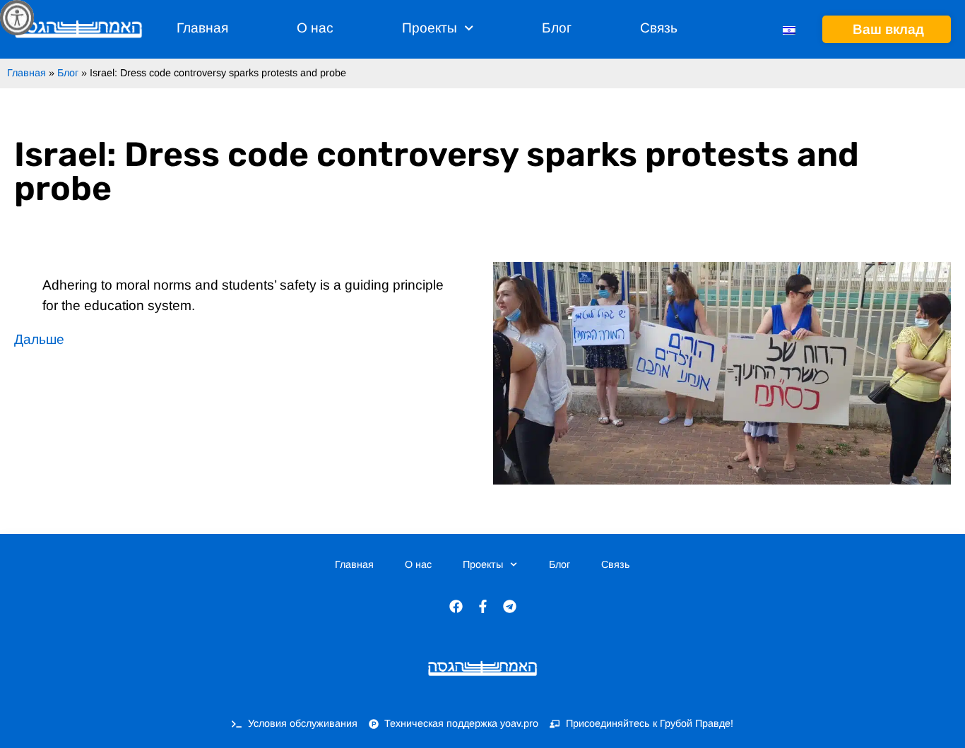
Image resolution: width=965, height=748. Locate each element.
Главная (202, 27)
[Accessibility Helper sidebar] (17, 17)
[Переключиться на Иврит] (789, 29)
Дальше (39, 339)
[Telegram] (509, 606)
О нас (315, 27)
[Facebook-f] (482, 606)
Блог (557, 27)
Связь (658, 27)
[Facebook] (455, 606)
